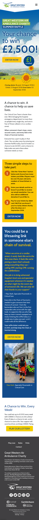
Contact (19, 447)
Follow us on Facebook (11, 495)
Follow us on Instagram (24, 495)
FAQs (27, 443)
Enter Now (11, 59)
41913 (10, 463)
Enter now (14, 216)
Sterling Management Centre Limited (20, 474)
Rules (20, 443)
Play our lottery (19, 428)
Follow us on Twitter (15, 495)
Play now (11, 443)
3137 (18, 480)
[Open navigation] (36, 4)
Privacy (22, 514)
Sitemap (17, 514)
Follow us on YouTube (19, 495)
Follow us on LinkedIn (28, 495)
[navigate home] (14, 5)
